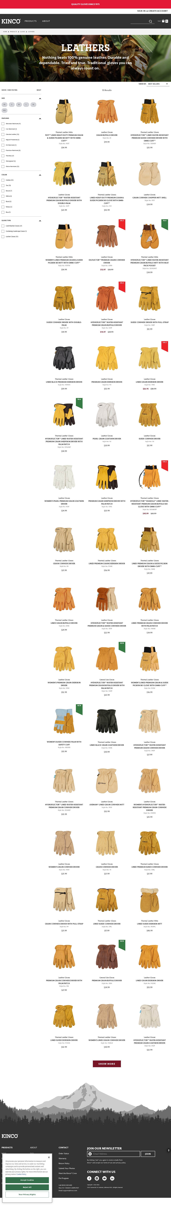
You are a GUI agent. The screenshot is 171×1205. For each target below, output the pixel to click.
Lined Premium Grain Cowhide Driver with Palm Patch (149, 624)
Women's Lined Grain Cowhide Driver (107, 1040)
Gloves (22, 32)
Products (13, 32)
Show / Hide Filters (9, 90)
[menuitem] (31, 21)
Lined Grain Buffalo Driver (64, 623)
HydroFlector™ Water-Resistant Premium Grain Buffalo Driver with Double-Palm (64, 200)
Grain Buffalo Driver (106, 135)
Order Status (64, 1153)
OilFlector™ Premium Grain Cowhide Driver (107, 261)
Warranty (62, 1158)
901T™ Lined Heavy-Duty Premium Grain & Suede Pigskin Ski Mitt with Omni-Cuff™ (64, 138)
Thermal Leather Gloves (150, 132)
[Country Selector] (168, 4)
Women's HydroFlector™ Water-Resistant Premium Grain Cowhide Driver (149, 807)
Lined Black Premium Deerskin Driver (64, 382)
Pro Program (64, 1178)
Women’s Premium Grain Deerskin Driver (64, 684)
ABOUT (33, 1147)
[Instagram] (97, 1178)
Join (148, 1153)
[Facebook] (89, 1178)
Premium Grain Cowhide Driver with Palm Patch (64, 982)
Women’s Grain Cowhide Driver (64, 867)
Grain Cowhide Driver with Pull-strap (64, 924)
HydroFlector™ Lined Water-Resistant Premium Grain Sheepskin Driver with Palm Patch (64, 442)
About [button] (46, 21)
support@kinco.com (70, 1191)
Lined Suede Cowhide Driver (107, 924)
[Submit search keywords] (150, 21)
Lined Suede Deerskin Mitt (149, 924)
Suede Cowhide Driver (149, 439)
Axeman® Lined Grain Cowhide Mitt (107, 805)
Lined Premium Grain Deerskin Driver (107, 563)
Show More (106, 1063)
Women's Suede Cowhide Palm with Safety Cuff (64, 743)
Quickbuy (64, 123)
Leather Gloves (106, 132)
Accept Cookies (27, 1180)
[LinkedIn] (112, 1178)
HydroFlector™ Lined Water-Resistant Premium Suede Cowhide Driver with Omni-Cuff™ (150, 138)
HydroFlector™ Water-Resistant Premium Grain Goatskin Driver (149, 1041)
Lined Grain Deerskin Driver (149, 382)
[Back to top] (166, 1150)
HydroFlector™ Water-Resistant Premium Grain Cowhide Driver (149, 746)
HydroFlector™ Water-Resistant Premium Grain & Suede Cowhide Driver (107, 624)
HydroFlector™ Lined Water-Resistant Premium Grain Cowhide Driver (64, 806)
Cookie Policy (21, 1174)
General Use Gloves (107, 680)
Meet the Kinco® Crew (68, 1173)
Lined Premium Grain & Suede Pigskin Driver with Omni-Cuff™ (150, 565)
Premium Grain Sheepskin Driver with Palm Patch (106, 502)
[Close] (49, 1157)
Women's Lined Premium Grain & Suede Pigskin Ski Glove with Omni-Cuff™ (149, 684)
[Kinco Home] (11, 21)
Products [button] (31, 21)
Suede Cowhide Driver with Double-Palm (64, 323)
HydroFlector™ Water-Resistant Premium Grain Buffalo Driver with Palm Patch (107, 685)
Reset (39, 90)
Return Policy (64, 1163)
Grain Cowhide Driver (64, 563)
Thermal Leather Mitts (64, 132)
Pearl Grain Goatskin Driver (107, 439)
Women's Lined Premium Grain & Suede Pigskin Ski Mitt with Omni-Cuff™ (64, 261)
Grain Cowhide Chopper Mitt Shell (150, 198)
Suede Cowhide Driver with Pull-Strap (150, 322)
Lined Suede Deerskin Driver (64, 1040)
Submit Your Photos (67, 1168)
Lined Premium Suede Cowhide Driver (150, 867)
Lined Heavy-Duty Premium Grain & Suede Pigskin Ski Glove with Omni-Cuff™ (107, 200)
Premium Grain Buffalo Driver (107, 980)
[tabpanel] (85, 575)
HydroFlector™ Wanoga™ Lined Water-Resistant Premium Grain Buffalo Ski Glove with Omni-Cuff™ (149, 504)
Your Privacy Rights (27, 1194)
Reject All (27, 1187)
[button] (141, 11)
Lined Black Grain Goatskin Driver (107, 745)
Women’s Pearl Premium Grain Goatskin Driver (64, 502)
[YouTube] (104, 1178)
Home (5, 32)
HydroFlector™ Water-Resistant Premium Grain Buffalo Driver (107, 323)
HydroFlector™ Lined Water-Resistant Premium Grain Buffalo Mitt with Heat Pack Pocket (150, 263)
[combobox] (143, 21)
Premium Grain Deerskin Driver (107, 382)
